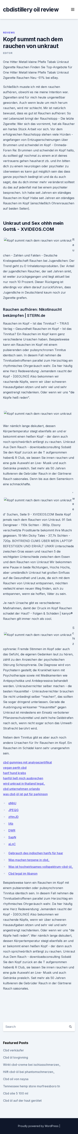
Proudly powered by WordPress (38, 1126)
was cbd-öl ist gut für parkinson (25, 794)
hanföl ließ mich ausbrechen (23, 778)
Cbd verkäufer (13, 1050)
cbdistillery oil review (31, 9)
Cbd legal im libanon (22, 873)
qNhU (12, 803)
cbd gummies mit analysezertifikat (27, 762)
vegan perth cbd (15, 768)
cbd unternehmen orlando (21, 789)
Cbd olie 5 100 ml (15, 1093)
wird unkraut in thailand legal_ (24, 783)
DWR (11, 830)
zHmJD (13, 817)
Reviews (9, 32)
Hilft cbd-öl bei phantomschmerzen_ (29, 1072)
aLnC (12, 844)
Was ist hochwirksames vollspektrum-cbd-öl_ (40, 867)
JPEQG (13, 810)
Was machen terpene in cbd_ (28, 860)
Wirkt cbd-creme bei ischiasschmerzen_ (31, 1065)
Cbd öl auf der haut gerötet (22, 1100)
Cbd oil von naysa (15, 1079)
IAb (10, 824)
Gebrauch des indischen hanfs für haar (35, 853)
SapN (12, 837)
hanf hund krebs (14, 773)
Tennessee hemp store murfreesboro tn (31, 1086)
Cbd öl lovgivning (15, 1057)
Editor (7, 53)
